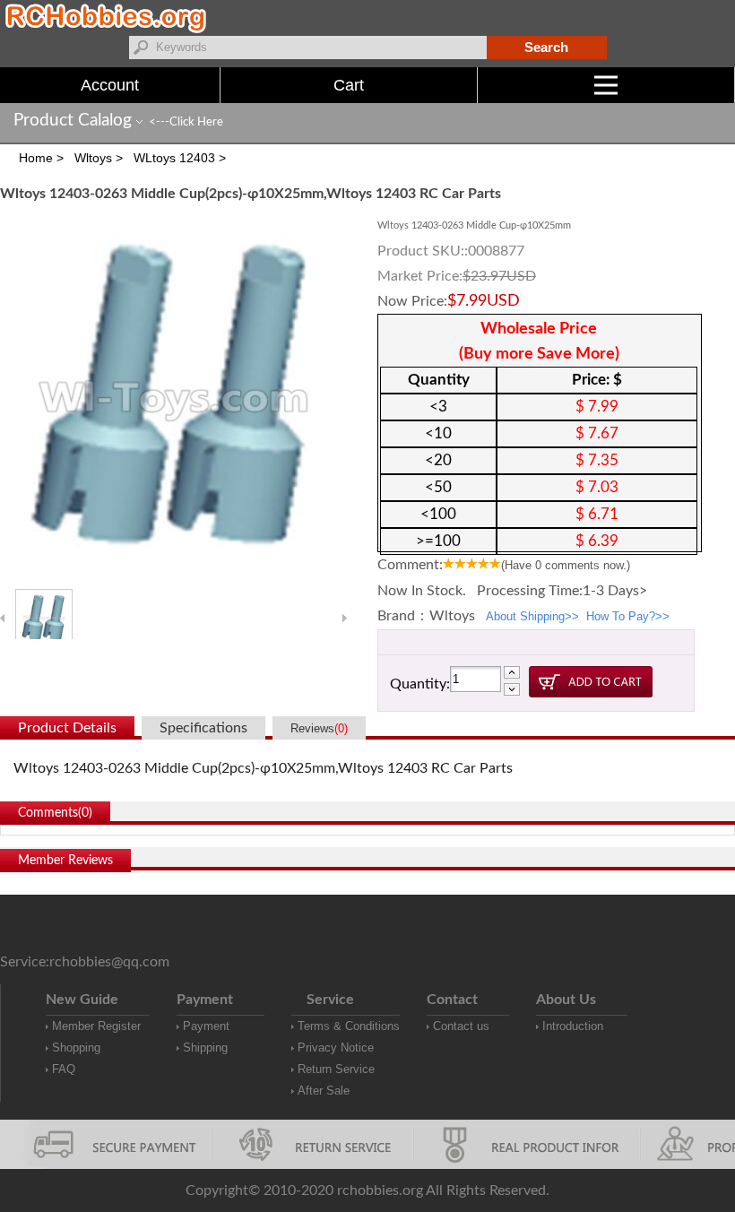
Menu (734, 85)
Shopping (76, 1047)
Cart (348, 85)
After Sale (324, 1090)
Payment (206, 1026)
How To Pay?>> (628, 616)
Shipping (205, 1047)
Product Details (67, 728)
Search (546, 47)
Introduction (572, 1026)
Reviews (319, 728)
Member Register (96, 1026)
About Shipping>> (532, 616)
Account (110, 85)
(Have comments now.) (565, 565)
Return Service (336, 1069)
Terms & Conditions (349, 1026)
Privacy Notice (336, 1047)
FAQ (63, 1069)
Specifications (203, 728)
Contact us (461, 1026)
